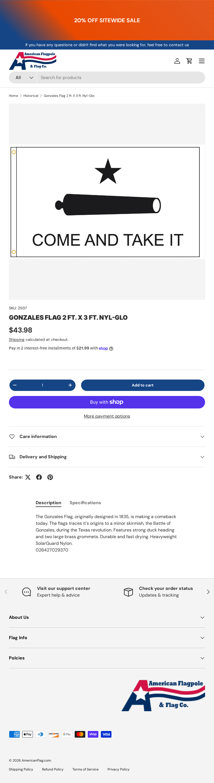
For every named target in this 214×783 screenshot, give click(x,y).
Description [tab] (48, 503)
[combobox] (107, 77)
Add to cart (143, 385)
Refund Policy (53, 769)
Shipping (17, 339)
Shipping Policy (21, 769)
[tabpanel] (107, 533)
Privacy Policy (119, 769)
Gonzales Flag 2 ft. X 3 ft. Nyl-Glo (69, 95)
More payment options (107, 416)
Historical (30, 95)
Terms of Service (85, 769)
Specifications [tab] (85, 503)
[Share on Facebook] (39, 477)
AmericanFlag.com (36, 760)
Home (13, 95)
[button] (189, 61)
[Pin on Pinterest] (50, 477)
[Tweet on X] (27, 477)
